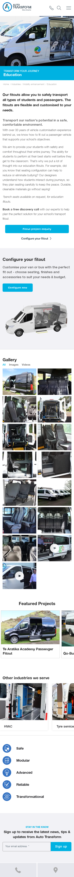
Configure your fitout (35, 238)
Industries (16, 84)
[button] (61, 846)
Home (6, 84)
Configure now (17, 287)
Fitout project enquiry (37, 228)
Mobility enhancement (33, 84)
